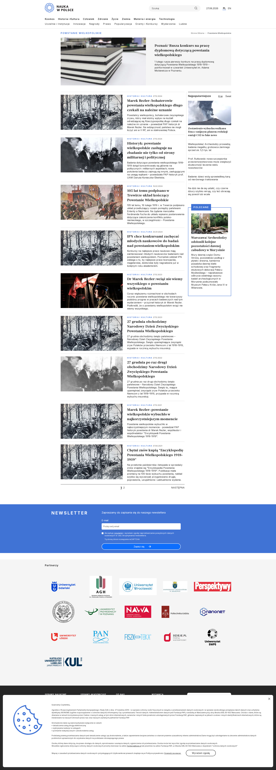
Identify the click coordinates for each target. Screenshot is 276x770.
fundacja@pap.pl (134, 746)
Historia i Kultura (68, 19)
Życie (115, 19)
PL (224, 8)
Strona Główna (197, 33)
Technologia (167, 19)
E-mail (105, 520)
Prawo (107, 23)
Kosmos (50, 19)
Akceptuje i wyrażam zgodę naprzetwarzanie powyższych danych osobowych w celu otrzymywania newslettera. (139, 534)
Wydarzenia (168, 23)
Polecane (201, 207)
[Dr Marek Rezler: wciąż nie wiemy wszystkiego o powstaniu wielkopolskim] (123, 291)
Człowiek (88, 19)
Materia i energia (145, 19)
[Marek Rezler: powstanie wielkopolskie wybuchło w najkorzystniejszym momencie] (123, 421)
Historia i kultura (139, 96)
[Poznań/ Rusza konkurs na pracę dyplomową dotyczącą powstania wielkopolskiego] (146, 61)
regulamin (118, 533)
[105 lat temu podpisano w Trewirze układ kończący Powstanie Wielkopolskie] (123, 205)
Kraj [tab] (220, 96)
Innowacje (79, 23)
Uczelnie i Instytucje (57, 23)
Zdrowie (103, 19)
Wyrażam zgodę (201, 753)
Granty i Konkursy (146, 23)
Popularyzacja (123, 23)
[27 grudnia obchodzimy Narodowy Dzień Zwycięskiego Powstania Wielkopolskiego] (123, 333)
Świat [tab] (228, 96)
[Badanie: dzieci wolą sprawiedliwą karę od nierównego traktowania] (209, 178)
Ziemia (126, 19)
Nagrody (94, 23)
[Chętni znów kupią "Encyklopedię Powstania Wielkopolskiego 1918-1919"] (123, 463)
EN (229, 8)
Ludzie (183, 23)
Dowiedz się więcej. (172, 753)
